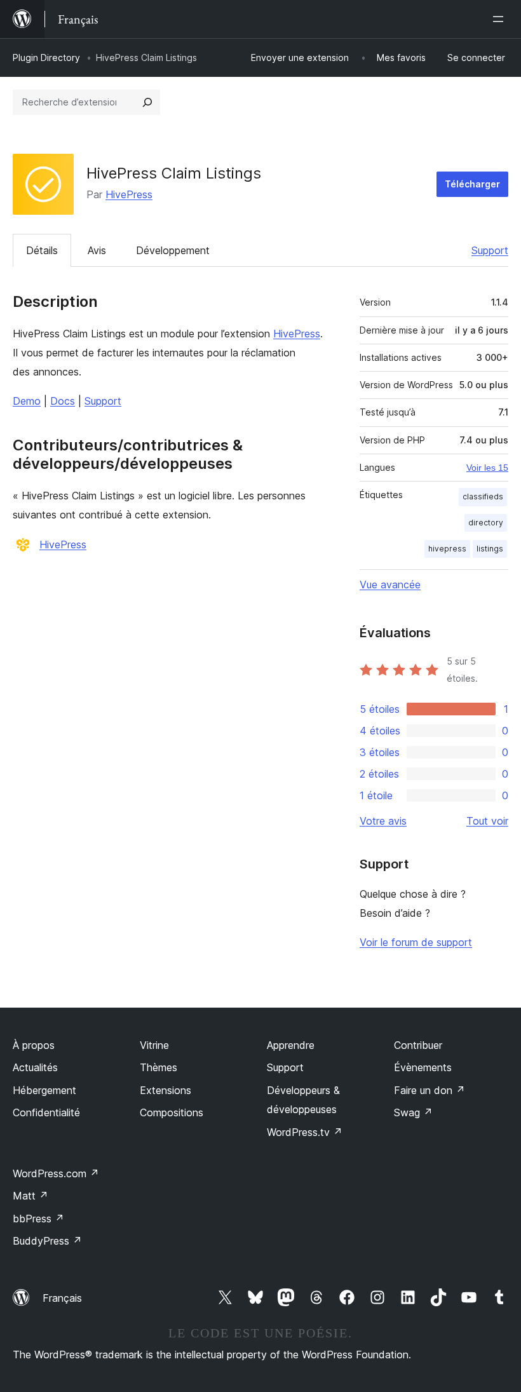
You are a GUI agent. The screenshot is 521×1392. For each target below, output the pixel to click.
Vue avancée (390, 584)
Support (489, 250)
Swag (413, 1112)
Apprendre (291, 1045)
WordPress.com (56, 1173)
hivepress (447, 548)
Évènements (423, 1067)
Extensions (165, 1090)
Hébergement (44, 1090)
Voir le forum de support (416, 942)
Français (62, 1298)
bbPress (38, 1218)
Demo (27, 401)
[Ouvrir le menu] (500, 19)
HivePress (128, 194)
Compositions (171, 1112)
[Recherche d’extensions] (147, 102)
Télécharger (472, 184)
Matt (30, 1195)
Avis (97, 250)
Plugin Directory (46, 57)
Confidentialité (46, 1112)
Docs (62, 401)
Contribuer (418, 1045)
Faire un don (429, 1090)
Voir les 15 (487, 468)
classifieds (483, 496)
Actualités (35, 1067)
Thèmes (158, 1067)
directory (485, 522)
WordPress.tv (304, 1132)
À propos (34, 1045)
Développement (173, 250)
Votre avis (383, 820)
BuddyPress (47, 1240)
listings (490, 548)
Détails (42, 250)
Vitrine (154, 1045)
